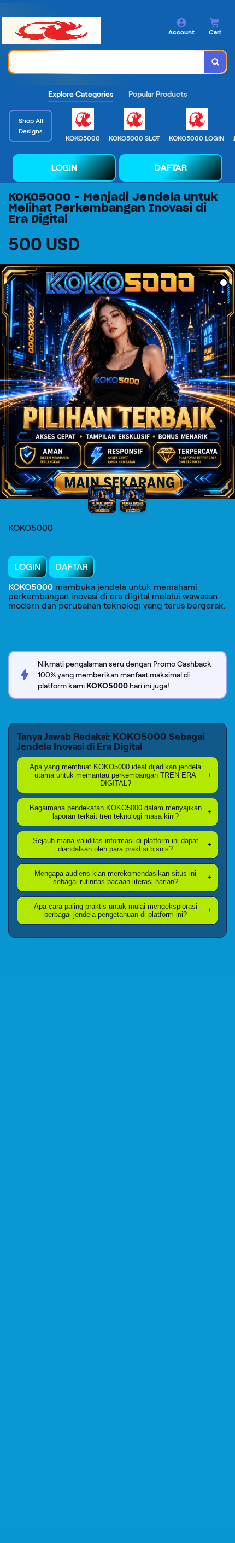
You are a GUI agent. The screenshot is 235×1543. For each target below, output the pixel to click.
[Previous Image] (8, 383)
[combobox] (107, 62)
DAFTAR (171, 167)
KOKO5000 (30, 587)
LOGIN (64, 167)
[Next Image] (226, 383)
